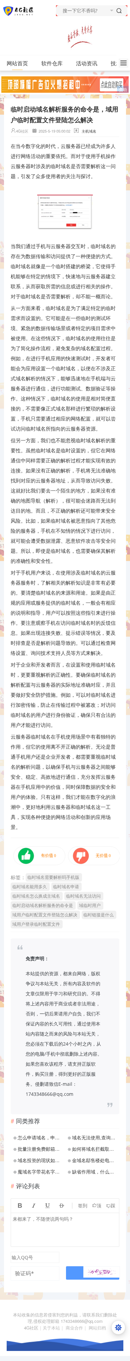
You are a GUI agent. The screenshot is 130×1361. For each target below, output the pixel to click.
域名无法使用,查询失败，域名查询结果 (95, 1137)
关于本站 (51, 1328)
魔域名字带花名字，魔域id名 (41, 1171)
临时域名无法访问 (83, 896)
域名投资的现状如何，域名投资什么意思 (41, 1160)
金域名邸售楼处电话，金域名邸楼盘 (95, 1160)
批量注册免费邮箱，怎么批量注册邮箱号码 (41, 1148)
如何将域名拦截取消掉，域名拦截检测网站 (95, 1148)
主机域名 (89, 131)
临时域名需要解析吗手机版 (53, 877)
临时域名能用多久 (29, 886)
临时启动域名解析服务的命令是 (42, 905)
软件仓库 (52, 63)
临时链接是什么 (98, 914)
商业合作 (74, 1328)
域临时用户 (90, 905)
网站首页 (17, 63)
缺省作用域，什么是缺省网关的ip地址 (95, 1171)
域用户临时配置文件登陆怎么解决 (44, 914)
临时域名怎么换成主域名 (36, 896)
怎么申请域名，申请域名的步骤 (41, 1137)
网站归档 (97, 1328)
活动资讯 (86, 63)
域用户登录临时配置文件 (36, 924)
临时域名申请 (66, 886)
